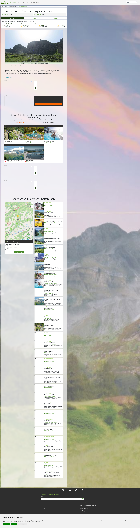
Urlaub (34, 18)
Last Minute (63, 510)
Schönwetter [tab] (20, 122)
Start (2, 6)
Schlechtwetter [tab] (49, 122)
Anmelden (81, 498)
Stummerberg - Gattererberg (23, 6)
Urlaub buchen (20, 2)
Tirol (16, 6)
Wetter (56, 18)
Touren (33, 2)
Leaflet (22, 239)
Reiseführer (13, 2)
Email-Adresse (44, 496)
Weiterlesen (9, 77)
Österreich (12, 6)
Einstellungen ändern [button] (22, 524)
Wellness (63, 508)
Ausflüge (28, 2)
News (37, 2)
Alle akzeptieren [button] (7, 524)
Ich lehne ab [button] (13, 524)
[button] (28, 220)
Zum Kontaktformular (19, 252)
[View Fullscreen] (32, 203)
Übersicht (12, 18)
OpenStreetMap (27, 239)
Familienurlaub (64, 506)
